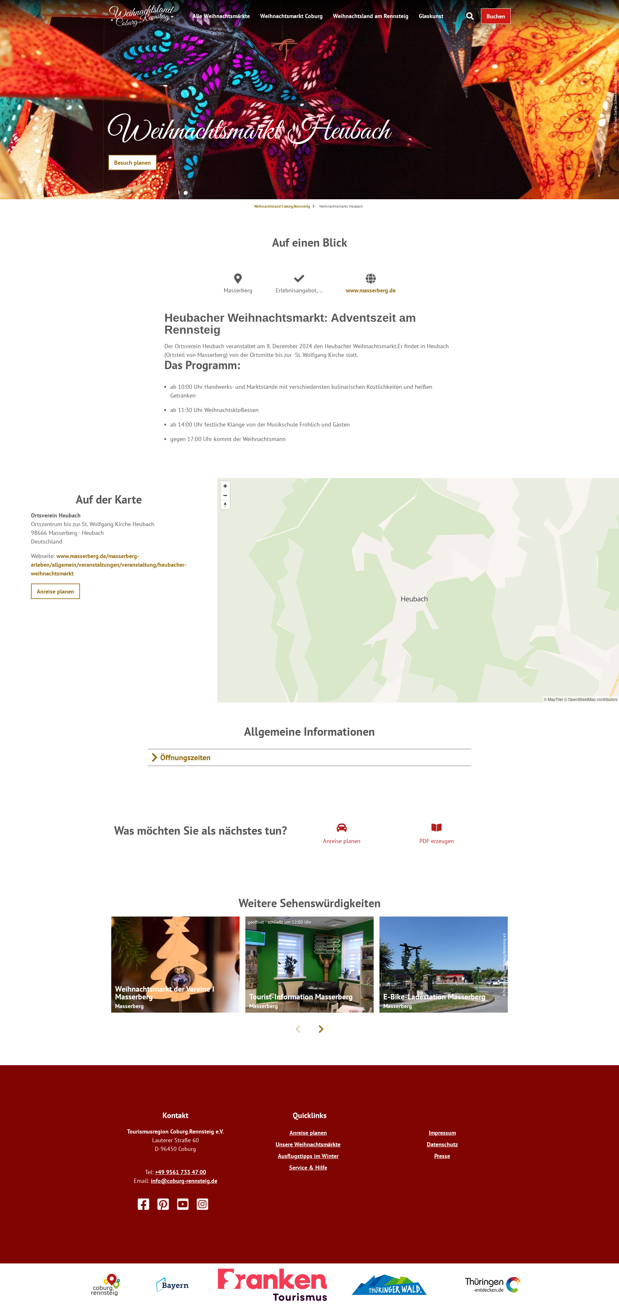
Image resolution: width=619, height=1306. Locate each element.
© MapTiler (553, 699)
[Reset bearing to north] (225, 504)
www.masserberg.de (371, 290)
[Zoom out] (225, 495)
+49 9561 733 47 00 (180, 1172)
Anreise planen (308, 1132)
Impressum (442, 1132)
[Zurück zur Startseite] (141, 25)
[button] (496, 16)
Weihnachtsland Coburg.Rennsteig (282, 206)
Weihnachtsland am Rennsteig (370, 16)
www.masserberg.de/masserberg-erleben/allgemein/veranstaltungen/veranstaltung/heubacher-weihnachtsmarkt (108, 564)
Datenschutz (442, 1144)
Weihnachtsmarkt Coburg (291, 16)
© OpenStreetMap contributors (590, 699)
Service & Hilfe (308, 1167)
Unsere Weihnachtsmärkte (308, 1144)
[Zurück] (298, 1029)
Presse (442, 1156)
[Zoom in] (225, 486)
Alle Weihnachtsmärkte (221, 16)
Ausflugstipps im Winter (308, 1156)
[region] (418, 590)
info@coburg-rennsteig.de (184, 1180)
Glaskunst (431, 16)
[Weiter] (321, 1029)
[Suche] (470, 16)
